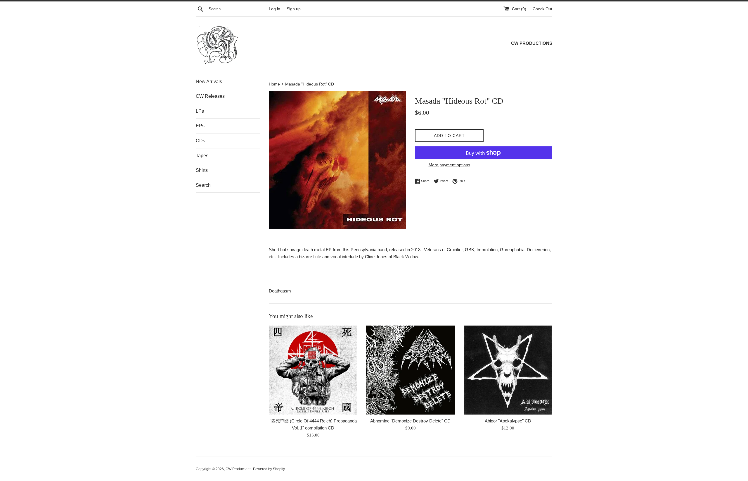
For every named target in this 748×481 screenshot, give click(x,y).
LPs (200, 111)
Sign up (294, 9)
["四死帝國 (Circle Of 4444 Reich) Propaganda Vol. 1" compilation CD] (313, 370)
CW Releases (210, 96)
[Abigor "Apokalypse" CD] (508, 370)
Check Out (542, 9)
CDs (200, 140)
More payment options (449, 164)
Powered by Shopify (269, 469)
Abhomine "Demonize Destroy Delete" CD (410, 420)
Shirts (202, 170)
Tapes (202, 155)
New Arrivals (209, 81)
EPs (200, 125)
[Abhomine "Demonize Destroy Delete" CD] (410, 370)
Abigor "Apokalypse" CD (508, 420)
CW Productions (238, 469)
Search (203, 185)
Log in (274, 9)
